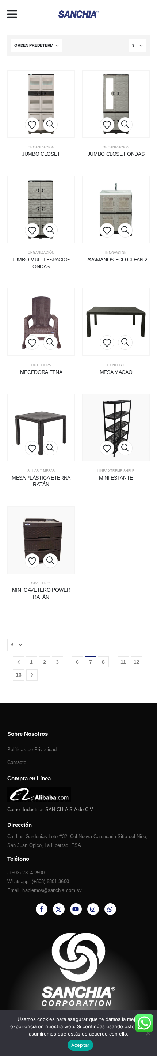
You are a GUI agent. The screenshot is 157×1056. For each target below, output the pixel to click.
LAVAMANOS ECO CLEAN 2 (116, 259)
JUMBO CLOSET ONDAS (116, 154)
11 (123, 662)
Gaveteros (41, 583)
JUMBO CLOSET (41, 154)
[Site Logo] (78, 14)
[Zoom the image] (39, 791)
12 (136, 662)
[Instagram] (93, 909)
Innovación (116, 253)
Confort (116, 365)
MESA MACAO (116, 372)
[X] (59, 909)
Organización (41, 147)
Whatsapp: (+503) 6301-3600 (38, 881)
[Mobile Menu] (14, 14)
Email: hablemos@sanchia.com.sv (44, 890)
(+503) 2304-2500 (26, 872)
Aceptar (80, 1045)
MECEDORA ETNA (41, 372)
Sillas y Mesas (41, 471)
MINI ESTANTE (116, 478)
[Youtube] (76, 909)
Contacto (17, 762)
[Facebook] (41, 909)
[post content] (41, 104)
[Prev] (18, 662)
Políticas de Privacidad (32, 749)
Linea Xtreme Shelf (115, 471)
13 (19, 675)
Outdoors (41, 365)
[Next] (32, 675)
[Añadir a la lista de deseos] (32, 125)
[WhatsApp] (110, 909)
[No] (148, 1033)
